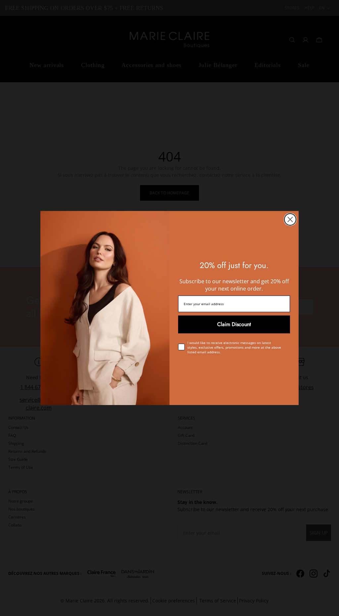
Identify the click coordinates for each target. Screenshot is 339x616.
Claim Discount (234, 324)
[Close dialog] (290, 219)
